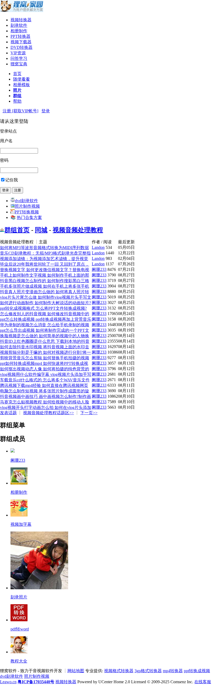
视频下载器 (20, 42)
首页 (17, 73)
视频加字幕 (20, 524)
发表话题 (8, 413)
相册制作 (18, 31)
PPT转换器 (20, 36)
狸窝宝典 (18, 64)
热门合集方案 (29, 217)
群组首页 (17, 230)
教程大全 (18, 661)
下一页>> (89, 413)
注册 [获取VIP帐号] (20, 111)
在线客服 (202, 682)
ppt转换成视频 (197, 671)
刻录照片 (18, 597)
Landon (98, 247)
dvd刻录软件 (26, 200)
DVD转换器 (21, 47)
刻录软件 (18, 25)
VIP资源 (18, 53)
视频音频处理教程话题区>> (48, 413)
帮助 (17, 101)
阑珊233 (99, 269)
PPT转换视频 (27, 212)
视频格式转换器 (118, 671)
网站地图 (75, 671)
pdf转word (19, 629)
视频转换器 (20, 20)
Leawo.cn (8, 682)
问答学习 (18, 58)
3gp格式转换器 (148, 671)
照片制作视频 (27, 206)
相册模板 (21, 84)
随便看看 (21, 79)
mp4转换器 (173, 671)
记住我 (11, 180)
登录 (45, 111)
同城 (41, 230)
